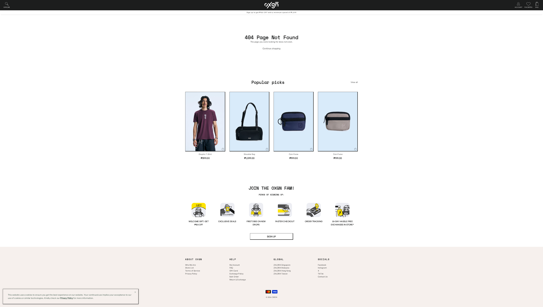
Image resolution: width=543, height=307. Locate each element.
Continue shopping (271, 48)
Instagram (322, 268)
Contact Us (323, 276)
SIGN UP (271, 236)
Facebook (322, 265)
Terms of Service (192, 271)
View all (354, 82)
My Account (235, 265)
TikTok (321, 274)
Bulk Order (234, 276)
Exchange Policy (237, 274)
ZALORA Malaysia (281, 268)
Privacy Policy (191, 274)
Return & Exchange (238, 279)
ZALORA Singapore (282, 265)
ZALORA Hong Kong (282, 271)
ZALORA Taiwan (280, 274)
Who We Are (190, 265)
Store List (189, 268)
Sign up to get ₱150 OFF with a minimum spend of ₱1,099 (272, 12)
